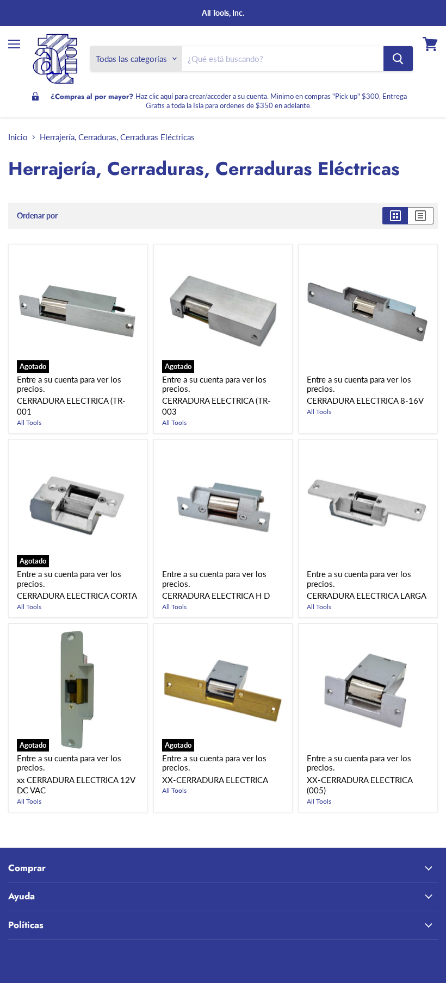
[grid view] (395, 215)
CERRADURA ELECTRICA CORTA (77, 595)
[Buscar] (398, 58)
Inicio (18, 137)
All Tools (29, 422)
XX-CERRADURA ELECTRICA (215, 780)
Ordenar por (37, 215)
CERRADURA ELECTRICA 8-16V (365, 400)
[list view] (420, 215)
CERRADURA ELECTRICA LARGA (366, 595)
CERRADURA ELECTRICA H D (216, 595)
